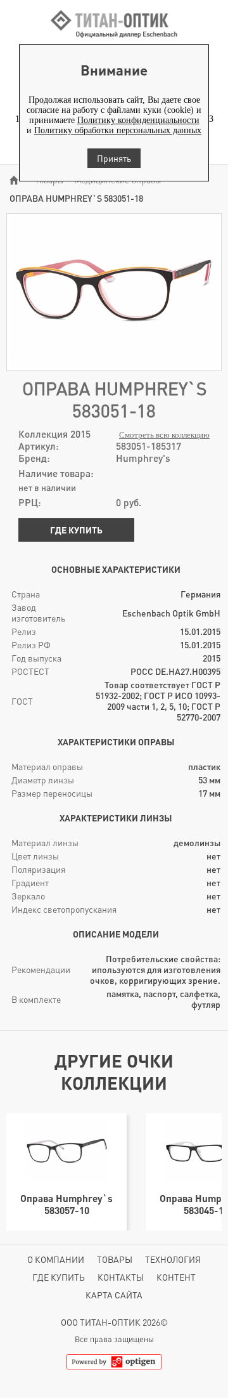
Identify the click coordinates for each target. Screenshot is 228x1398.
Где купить (76, 530)
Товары (114, 1259)
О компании (55, 1259)
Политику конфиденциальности (138, 120)
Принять (114, 158)
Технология (173, 1259)
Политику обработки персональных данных (117, 130)
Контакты (121, 1277)
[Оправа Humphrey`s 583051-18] (114, 365)
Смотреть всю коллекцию (164, 435)
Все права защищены (114, 1339)
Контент (176, 1277)
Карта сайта (114, 1295)
